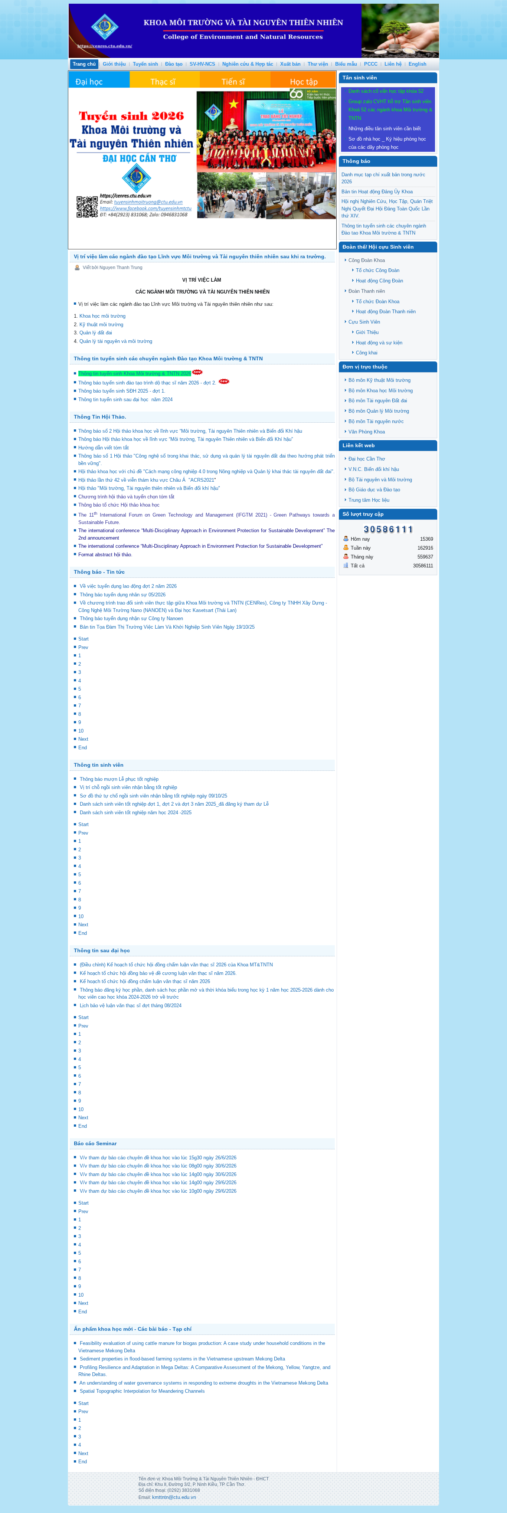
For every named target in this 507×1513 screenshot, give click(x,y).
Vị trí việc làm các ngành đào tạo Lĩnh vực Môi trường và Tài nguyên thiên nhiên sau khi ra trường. (200, 256)
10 (81, 731)
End (82, 747)
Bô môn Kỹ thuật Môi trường (379, 380)
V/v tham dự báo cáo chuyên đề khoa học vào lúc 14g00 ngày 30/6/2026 (158, 1174)
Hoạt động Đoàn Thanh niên (386, 311)
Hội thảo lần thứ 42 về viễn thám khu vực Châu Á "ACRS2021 (146, 480)
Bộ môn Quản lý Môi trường (379, 411)
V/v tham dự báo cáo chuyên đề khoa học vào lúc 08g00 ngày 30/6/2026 (158, 1166)
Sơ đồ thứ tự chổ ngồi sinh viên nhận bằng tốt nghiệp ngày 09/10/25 (153, 796)
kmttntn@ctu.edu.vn (174, 1497)
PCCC (370, 64)
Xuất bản (290, 64)
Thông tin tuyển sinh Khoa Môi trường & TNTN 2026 (134, 373)
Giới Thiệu (367, 332)
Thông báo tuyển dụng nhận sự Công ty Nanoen (131, 618)
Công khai (366, 353)
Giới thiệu (114, 64)
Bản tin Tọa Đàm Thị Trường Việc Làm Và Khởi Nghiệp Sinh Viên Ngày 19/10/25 (167, 627)
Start (83, 639)
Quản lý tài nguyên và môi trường (115, 341)
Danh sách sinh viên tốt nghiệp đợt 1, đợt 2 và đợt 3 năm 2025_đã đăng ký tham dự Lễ (174, 804)
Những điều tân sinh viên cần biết (385, 128)
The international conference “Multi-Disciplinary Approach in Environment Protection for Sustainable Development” (201, 530)
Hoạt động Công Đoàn (379, 281)
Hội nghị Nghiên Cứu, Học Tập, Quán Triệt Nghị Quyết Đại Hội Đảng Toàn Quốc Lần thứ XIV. (387, 209)
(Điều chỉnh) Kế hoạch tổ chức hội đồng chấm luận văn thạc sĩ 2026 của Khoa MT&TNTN (176, 964)
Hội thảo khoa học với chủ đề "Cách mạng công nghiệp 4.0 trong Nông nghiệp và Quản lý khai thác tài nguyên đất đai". (206, 471)
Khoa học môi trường (102, 316)
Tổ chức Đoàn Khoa (377, 301)
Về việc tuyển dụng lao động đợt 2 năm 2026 (128, 586)
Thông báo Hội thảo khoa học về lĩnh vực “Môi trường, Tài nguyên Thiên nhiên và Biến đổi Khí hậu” (186, 439)
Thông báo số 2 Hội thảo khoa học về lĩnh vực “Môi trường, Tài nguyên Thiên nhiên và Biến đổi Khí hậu (190, 431)
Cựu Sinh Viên (364, 322)
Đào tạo (174, 64)
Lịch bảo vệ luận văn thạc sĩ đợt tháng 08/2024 (130, 1005)
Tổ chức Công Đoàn (377, 270)
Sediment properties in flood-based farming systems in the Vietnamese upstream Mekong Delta (182, 1359)
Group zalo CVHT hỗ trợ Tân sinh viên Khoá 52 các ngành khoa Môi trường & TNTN (390, 110)
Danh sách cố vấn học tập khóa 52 (386, 91)
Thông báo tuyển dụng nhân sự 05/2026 (123, 594)
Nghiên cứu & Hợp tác (247, 64)
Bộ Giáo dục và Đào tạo (374, 489)
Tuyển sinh (145, 64)
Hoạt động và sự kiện (379, 342)
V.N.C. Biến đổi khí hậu (374, 469)
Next (83, 739)
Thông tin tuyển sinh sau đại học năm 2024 (126, 399)
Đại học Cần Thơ (367, 459)
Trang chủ (84, 64)
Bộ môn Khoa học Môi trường (381, 390)
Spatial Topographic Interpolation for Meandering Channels (142, 1391)
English (417, 64)
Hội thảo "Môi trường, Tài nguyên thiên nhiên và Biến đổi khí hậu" (149, 488)
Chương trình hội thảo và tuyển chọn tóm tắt (127, 497)
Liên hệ (393, 64)
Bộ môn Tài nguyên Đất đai (378, 400)
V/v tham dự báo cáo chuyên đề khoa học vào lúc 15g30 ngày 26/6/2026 (158, 1157)
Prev (83, 647)
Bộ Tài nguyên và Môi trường (380, 479)
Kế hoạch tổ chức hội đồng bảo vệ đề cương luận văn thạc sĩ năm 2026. (158, 973)
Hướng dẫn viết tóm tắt (105, 448)
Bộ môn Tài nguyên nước (376, 421)
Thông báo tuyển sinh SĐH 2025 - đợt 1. (122, 391)
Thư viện (318, 64)
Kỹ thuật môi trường (101, 324)
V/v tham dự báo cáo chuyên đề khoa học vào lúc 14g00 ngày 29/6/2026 (158, 1182)
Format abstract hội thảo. (105, 554)
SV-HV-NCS (202, 64)
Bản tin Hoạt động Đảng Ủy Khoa (377, 191)
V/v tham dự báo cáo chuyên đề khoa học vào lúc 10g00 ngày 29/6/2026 (158, 1191)
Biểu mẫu (346, 64)
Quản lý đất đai (95, 332)
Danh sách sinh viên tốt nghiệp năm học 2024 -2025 (136, 812)
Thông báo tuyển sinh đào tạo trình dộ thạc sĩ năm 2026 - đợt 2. (148, 383)
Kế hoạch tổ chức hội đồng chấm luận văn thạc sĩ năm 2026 (145, 981)
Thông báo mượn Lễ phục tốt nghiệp (119, 779)
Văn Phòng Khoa (367, 432)
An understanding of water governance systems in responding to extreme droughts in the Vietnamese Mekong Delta (203, 1383)
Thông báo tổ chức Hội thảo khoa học (119, 505)
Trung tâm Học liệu (369, 500)
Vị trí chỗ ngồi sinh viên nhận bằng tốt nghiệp (128, 787)
